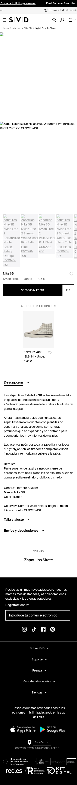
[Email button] (68, 290)
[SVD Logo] (18, 19)
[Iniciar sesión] (62, 20)
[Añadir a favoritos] (71, 274)
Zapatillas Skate (38, 560)
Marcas (16, 28)
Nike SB (28, 28)
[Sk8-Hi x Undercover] (38, 330)
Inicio (6, 28)
